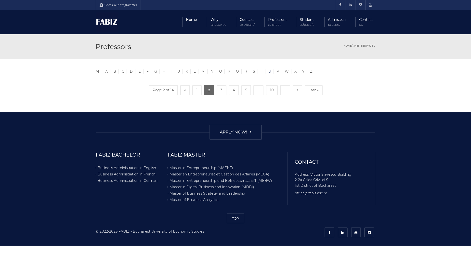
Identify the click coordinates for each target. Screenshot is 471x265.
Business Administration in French (127, 174)
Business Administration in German (127, 180)
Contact (366, 21)
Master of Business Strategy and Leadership (207, 193)
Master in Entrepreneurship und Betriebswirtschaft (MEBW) (221, 180)
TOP (235, 218)
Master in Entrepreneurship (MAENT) (201, 168)
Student (307, 21)
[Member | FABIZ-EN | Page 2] (107, 22)
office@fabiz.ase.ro (311, 193)
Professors (277, 21)
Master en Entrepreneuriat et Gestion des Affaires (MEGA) (219, 174)
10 (272, 90)
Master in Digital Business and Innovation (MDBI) (212, 187)
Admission (337, 21)
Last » (314, 90)
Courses (247, 21)
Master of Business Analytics (194, 199)
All (98, 71)
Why (218, 21)
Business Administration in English (127, 168)
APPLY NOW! (234, 132)
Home (191, 19)
